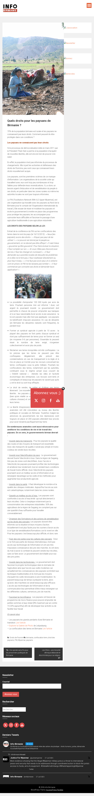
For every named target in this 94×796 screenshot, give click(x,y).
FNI (16, 640)
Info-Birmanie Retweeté (18, 754)
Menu (89, 5)
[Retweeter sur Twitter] (9, 754)
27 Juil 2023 (49, 758)
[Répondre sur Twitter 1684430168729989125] (12, 769)
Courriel (6, 682)
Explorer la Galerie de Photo (21, 625)
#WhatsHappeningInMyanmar (71, 766)
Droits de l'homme (17, 638)
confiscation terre (40, 638)
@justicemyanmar (36, 758)
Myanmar (21, 640)
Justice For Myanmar (19, 758)
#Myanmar (46, 761)
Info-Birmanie (16, 777)
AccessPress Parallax (54, 790)
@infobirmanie (28, 777)
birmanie (29, 638)
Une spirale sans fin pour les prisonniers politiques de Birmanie (17, 652)
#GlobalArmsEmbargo (50, 766)
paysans (29, 640)
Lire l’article (21, 623)
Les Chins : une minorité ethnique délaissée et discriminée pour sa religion (49, 652)
